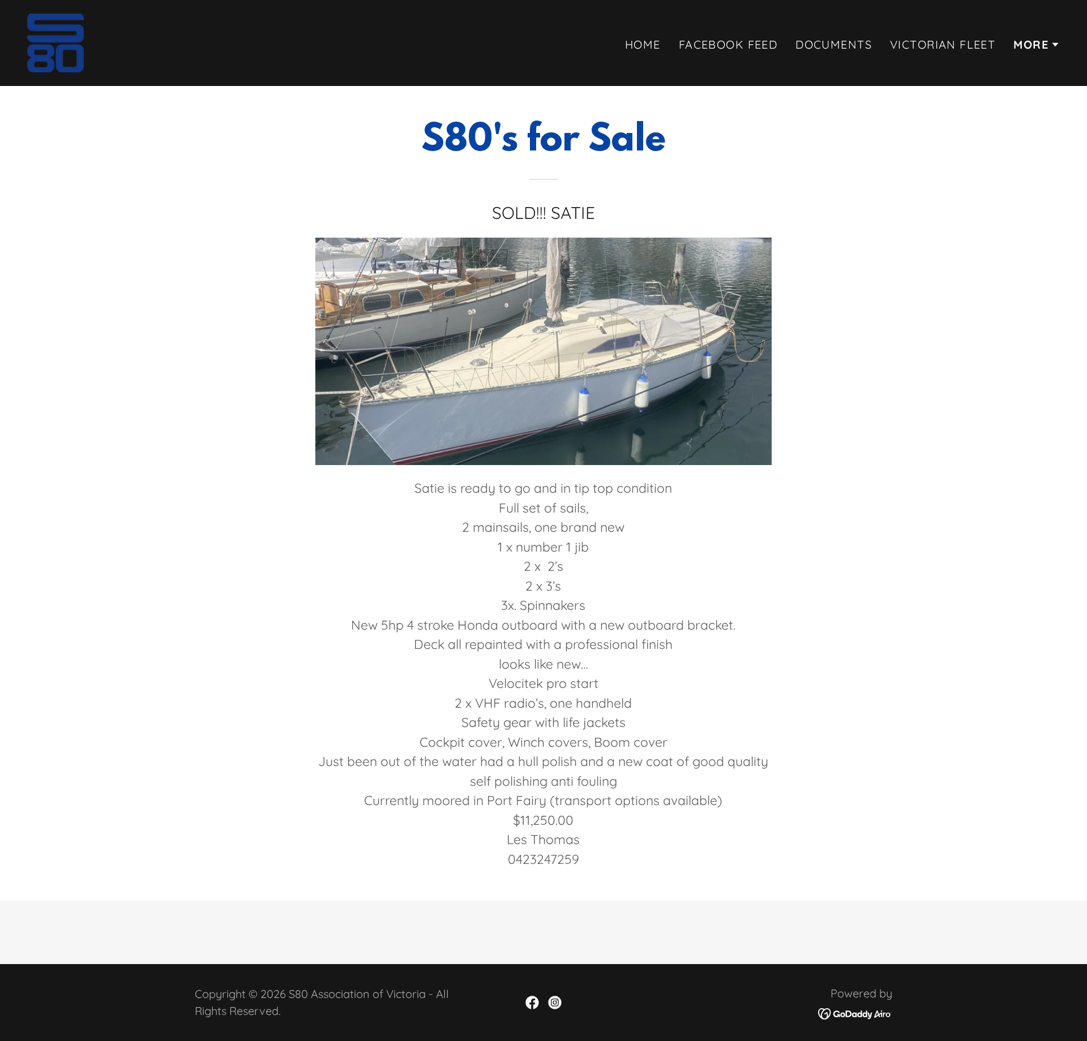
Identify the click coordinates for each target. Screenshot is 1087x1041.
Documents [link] (833, 44)
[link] (55, 41)
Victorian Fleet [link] (942, 44)
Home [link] (643, 44)
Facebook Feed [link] (728, 44)
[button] (1036, 44)
